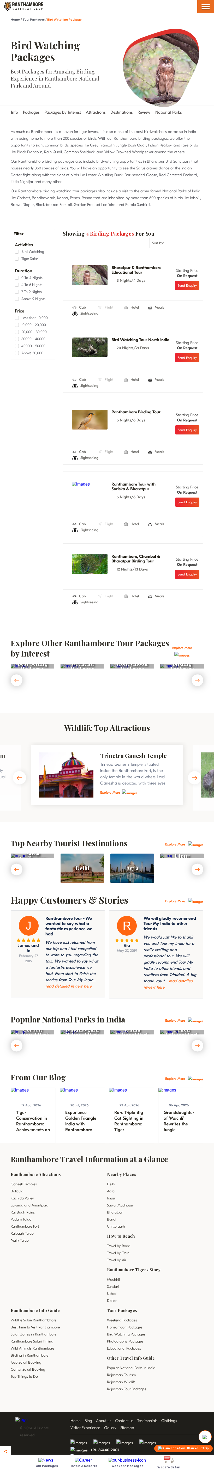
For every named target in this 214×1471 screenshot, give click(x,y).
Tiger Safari (30, 258)
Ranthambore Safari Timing (32, 1341)
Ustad (111, 1293)
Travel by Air (116, 1260)
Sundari (113, 1286)
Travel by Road (118, 1246)
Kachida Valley (22, 1198)
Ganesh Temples (24, 1184)
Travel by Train (118, 1253)
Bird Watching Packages (126, 1334)
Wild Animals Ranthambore (32, 1348)
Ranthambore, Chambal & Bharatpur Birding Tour (135, 558)
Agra (111, 1191)
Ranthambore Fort (25, 1226)
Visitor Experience (85, 1427)
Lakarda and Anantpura (29, 1205)
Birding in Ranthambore (29, 1355)
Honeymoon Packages (124, 1327)
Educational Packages (124, 1348)
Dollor (111, 1300)
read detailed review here (68, 986)
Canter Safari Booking (28, 1369)
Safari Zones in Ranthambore (33, 1334)
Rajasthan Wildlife (121, 1382)
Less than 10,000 (34, 318)
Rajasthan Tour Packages (126, 1389)
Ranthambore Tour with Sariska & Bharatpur (133, 486)
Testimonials (147, 1420)
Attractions (95, 112)
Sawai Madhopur (120, 1205)
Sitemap (127, 1427)
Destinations (121, 112)
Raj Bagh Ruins (23, 1212)
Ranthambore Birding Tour (135, 412)
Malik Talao (20, 1240)
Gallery (110, 1427)
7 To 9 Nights (31, 292)
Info (14, 112)
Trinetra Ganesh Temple (133, 755)
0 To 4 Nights (32, 277)
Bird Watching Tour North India (140, 340)
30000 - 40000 (33, 339)
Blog (88, 1420)
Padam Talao (21, 1219)
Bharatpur (115, 1212)
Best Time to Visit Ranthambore (35, 1327)
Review (144, 112)
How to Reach (121, 1236)
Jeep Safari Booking (26, 1362)
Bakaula (17, 1191)
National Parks (168, 112)
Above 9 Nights (33, 299)
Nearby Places (121, 1174)
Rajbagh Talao (22, 1233)
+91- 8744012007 (104, 1450)
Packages (31, 112)
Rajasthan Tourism (121, 1375)
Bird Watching (32, 251)
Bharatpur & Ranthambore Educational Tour (136, 270)
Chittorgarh (116, 1226)
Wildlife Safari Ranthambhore (33, 1320)
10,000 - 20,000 (33, 325)
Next (197, 680)
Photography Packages (125, 1341)
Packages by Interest (62, 112)
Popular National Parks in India (131, 1368)
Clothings (169, 1420)
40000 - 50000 (33, 346)
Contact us (124, 1420)
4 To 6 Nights (31, 285)
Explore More (110, 792)
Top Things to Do (24, 1376)
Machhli (113, 1279)
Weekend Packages (122, 1320)
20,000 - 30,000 (34, 332)
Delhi (111, 1184)
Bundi (111, 1219)
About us (103, 1420)
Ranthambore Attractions (36, 1174)
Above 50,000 (32, 353)
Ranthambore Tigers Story (133, 1269)
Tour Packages (33, 19)
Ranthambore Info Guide (35, 1310)
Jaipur (111, 1198)
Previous (16, 680)
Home (15, 19)
